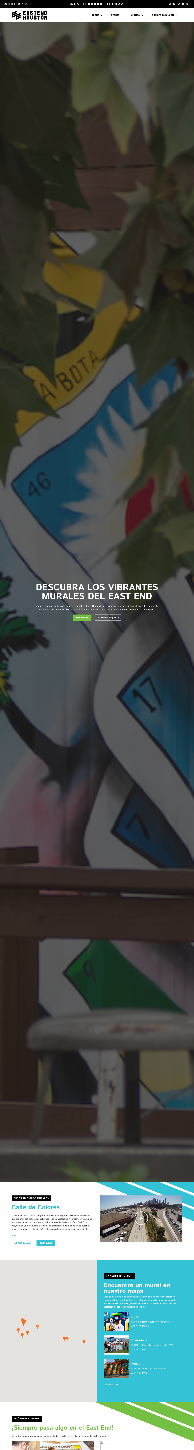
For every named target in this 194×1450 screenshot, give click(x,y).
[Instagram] (169, 4)
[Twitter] (178, 4)
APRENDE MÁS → (140, 1326)
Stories (135, 15)
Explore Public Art (163, 15)
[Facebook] (174, 4)
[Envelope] (183, 4)
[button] (187, 4)
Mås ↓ (15, 1235)
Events (115, 15)
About (95, 15)
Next (117, 1384)
